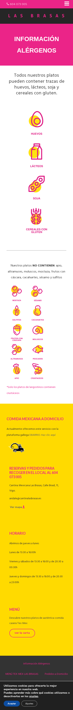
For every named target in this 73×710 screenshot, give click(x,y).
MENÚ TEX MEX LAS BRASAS (21, 674)
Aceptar (12, 703)
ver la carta (22, 633)
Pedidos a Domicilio (56, 674)
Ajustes (29, 703)
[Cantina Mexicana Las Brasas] (36, 21)
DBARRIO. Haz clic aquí (42, 435)
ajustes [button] (33, 696)
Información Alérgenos (36, 664)
